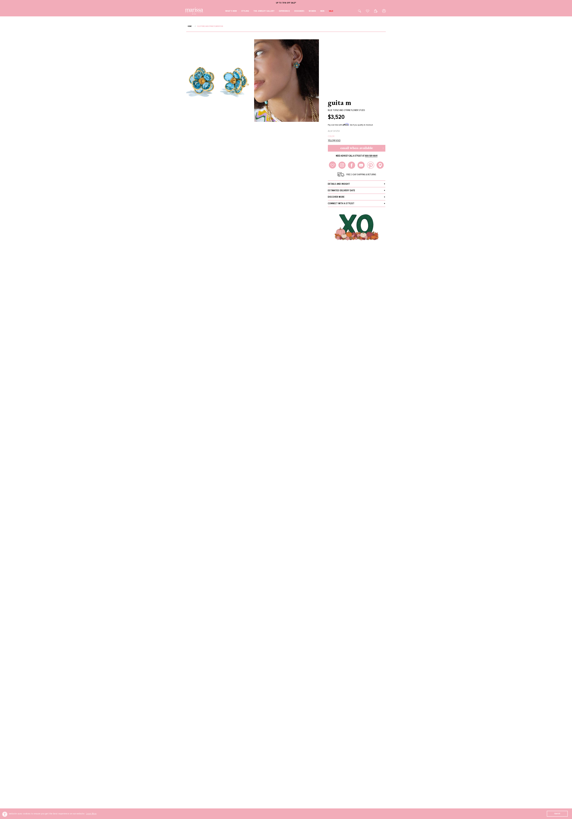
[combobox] (356, 11)
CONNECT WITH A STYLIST (341, 203)
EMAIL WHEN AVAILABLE (356, 148)
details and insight (339, 183)
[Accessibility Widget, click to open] (4, 814)
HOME (190, 26)
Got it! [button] (557, 813)
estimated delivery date (341, 190)
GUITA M (339, 102)
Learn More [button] (91, 813)
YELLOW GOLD (334, 140)
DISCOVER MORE (336, 196)
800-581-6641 (371, 155)
